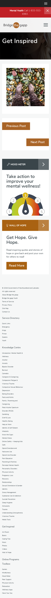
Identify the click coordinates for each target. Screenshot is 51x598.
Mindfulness (6, 573)
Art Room (5, 532)
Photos (4, 545)
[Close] (47, 10)
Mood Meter (6, 576)
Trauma (4, 509)
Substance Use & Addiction (11, 496)
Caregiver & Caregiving (10, 377)
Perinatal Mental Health (10, 465)
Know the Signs (7, 434)
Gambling (5, 414)
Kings (4, 330)
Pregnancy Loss (7, 475)
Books (4, 535)
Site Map (5, 308)
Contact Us (6, 312)
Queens (4, 337)
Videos (4, 549)
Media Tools (6, 519)
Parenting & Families (9, 462)
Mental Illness (7, 438)
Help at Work (6, 424)
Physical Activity (8, 472)
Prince (4, 334)
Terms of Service (8, 301)
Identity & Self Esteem (10, 428)
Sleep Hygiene (7, 502)
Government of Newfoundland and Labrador (23, 288)
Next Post (38, 142)
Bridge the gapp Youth (10, 298)
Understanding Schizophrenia (12, 513)
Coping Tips (6, 539)
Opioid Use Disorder (9, 455)
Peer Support (6, 579)
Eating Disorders (8, 394)
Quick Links (6, 323)
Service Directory (10, 318)
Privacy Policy (7, 305)
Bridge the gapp (15, 25)
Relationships (7, 482)
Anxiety (5, 363)
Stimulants (6, 506)
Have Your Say (7, 593)
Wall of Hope (6, 552)
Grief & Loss (6, 417)
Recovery (5, 479)
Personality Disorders (9, 468)
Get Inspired (8, 527)
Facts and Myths (7, 397)
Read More (16, 265)
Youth (4, 340)
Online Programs (10, 559)
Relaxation (6, 586)
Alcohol (4, 360)
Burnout (5, 370)
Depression (6, 390)
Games (4, 569)
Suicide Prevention (8, 499)
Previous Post (16, 126)
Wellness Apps (7, 589)
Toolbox (6, 564)
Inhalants (5, 431)
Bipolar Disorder (7, 367)
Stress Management (9, 492)
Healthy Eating (7, 421)
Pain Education (7, 458)
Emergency (6, 327)
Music (4, 542)
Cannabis (5, 373)
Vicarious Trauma (8, 516)
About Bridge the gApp (10, 295)
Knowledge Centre (11, 347)
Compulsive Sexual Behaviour (12, 387)
